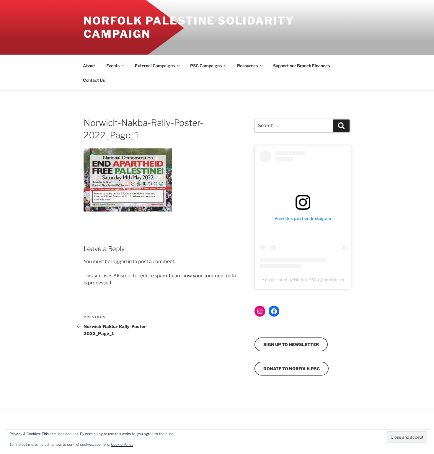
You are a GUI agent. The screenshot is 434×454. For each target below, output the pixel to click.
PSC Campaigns (206, 65)
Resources (247, 65)
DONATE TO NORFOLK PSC (291, 368)
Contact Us (94, 80)
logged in (121, 261)
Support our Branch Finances (301, 65)
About (89, 65)
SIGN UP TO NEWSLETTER (291, 344)
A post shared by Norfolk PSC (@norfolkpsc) (303, 279)
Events (113, 65)
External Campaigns (155, 65)
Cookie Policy (122, 444)
